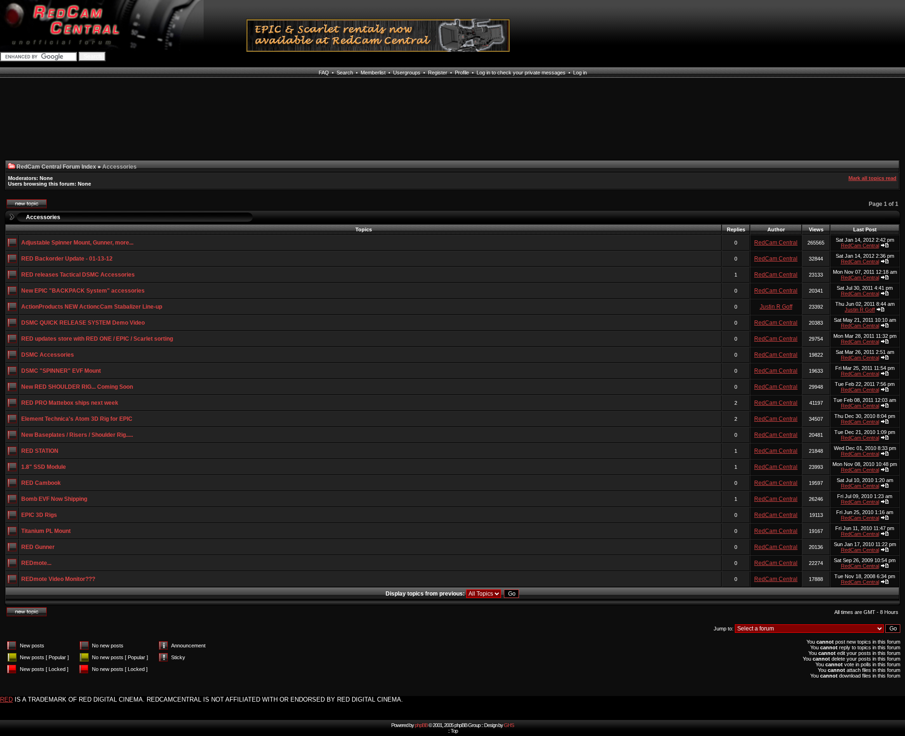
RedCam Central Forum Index (56, 167)
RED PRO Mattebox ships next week (69, 403)
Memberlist (373, 72)
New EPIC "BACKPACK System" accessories (83, 290)
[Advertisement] (140, 124)
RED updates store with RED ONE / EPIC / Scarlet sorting (97, 338)
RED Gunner (38, 547)
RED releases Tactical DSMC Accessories (78, 274)
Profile (462, 72)
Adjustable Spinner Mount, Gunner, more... (77, 242)
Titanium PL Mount (46, 531)
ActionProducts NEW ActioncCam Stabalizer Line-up (91, 306)
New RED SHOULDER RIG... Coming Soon (77, 387)
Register (437, 72)
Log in (580, 72)
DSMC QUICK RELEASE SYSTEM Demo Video (83, 322)
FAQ (324, 72)
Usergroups (406, 72)
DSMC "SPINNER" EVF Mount (61, 371)
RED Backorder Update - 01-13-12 (67, 258)
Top (454, 731)
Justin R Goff (776, 306)
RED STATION (39, 451)
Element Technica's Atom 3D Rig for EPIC (76, 419)
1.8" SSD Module (43, 467)
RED (6, 699)
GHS (509, 725)
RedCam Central (776, 242)
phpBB (421, 725)
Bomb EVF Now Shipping (54, 499)
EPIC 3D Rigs (39, 515)
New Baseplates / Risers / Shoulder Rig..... (77, 435)
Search (345, 72)
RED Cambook (41, 483)
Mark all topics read (872, 178)
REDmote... (36, 563)
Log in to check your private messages (521, 72)
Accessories (43, 217)
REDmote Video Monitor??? (58, 579)
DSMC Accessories (47, 355)
